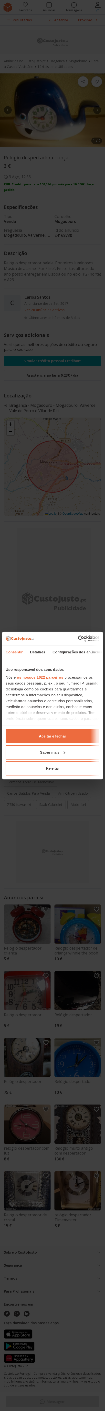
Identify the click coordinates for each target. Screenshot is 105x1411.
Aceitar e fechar (52, 736)
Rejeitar (52, 768)
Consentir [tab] (14, 652)
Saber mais (49, 752)
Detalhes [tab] (37, 652)
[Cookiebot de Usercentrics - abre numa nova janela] (78, 638)
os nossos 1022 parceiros (40, 677)
